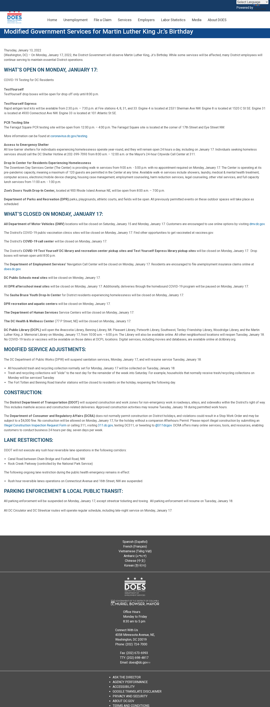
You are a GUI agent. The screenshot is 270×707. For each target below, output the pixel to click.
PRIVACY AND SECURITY (130, 696)
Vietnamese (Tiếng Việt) (135, 551)
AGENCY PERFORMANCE (130, 682)
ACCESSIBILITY (124, 687)
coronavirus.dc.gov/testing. (69, 136)
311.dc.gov (105, 425)
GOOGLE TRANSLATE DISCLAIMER (137, 691)
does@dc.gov (138, 662)
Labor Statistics (173, 20)
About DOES (217, 20)
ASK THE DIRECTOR (127, 677)
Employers (146, 20)
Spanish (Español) (135, 542)
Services (125, 20)
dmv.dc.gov (257, 224)
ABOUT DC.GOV (123, 701)
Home (52, 20)
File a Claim (102, 20)
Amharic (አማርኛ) (135, 556)
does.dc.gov (12, 269)
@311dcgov (163, 425)
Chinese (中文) (135, 561)
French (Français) (135, 546)
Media (196, 20)
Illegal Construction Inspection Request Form (35, 425)
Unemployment (75, 20)
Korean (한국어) (135, 565)
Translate (259, 9)
